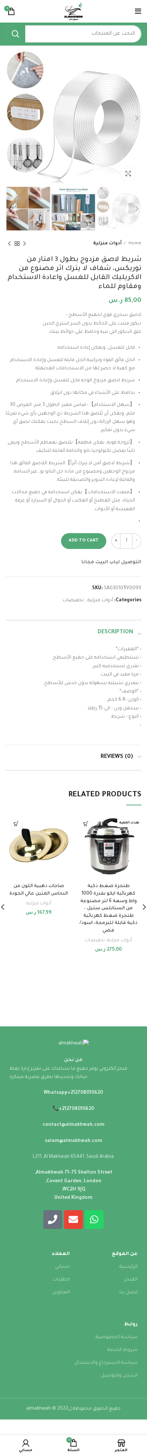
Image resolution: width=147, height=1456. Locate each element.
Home (134, 243)
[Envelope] (73, 1219)
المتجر (131, 1279)
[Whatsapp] (94, 1219)
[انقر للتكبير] (128, 173)
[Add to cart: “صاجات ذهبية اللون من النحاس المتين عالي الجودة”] (16, 823)
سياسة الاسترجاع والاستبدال (106, 1363)
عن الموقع (125, 1254)
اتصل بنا (128, 1292)
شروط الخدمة (122, 1350)
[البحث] (15, 34)
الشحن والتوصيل (119, 1375)
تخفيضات (73, 600)
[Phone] (52, 1219)
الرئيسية (128, 1267)
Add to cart (84, 540)
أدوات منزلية (107, 243)
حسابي (62, 1267)
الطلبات (61, 1279)
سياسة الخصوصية (117, 1337)
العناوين (61, 1292)
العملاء (61, 1254)
